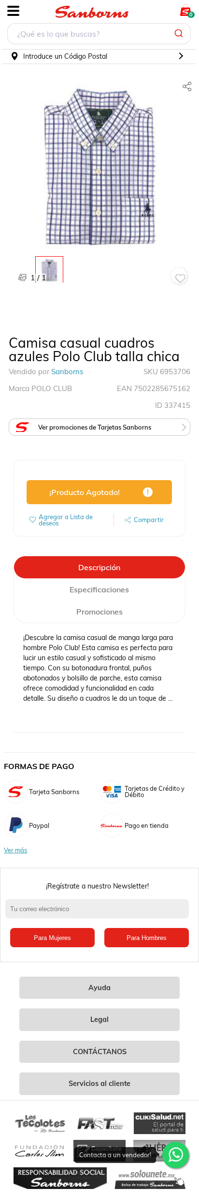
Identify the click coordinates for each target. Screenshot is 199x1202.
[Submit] (180, 34)
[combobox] (99, 35)
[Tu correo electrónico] (99, 913)
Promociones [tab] (99, 611)
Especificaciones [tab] (99, 589)
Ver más (15, 850)
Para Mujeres (52, 937)
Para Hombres (147, 937)
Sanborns (67, 371)
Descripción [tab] (99, 567)
